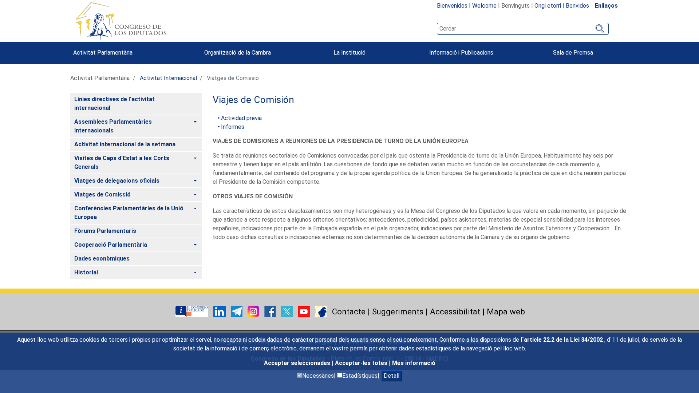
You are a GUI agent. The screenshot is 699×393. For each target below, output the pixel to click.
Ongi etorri (547, 5)
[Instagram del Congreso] (254, 310)
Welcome (484, 5)
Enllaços (606, 5)
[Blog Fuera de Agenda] (320, 310)
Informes (232, 126)
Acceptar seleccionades (298, 363)
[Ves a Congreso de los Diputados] (120, 21)
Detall (391, 375)
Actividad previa (241, 118)
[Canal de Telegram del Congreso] (237, 310)
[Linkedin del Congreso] (220, 310)
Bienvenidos (452, 5)
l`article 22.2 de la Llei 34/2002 (562, 339)
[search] (523, 29)
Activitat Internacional (168, 78)
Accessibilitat (455, 311)
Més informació (413, 363)
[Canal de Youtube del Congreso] (304, 310)
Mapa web (506, 311)
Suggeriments (397, 311)
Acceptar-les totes (362, 363)
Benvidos (577, 5)
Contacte (349, 311)
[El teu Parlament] (193, 310)
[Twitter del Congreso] (287, 310)
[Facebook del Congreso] (270, 310)
